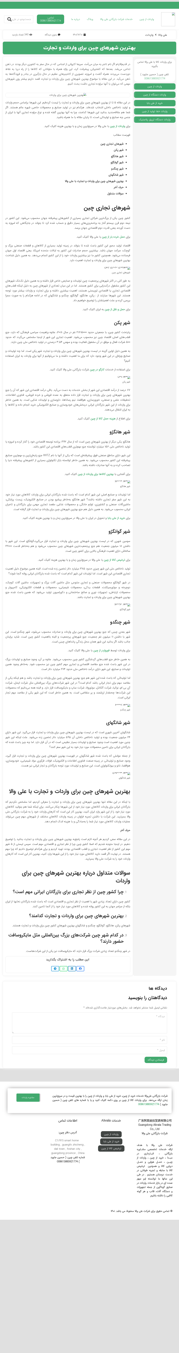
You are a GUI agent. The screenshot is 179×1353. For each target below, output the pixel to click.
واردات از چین (117, 126)
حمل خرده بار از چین (113, 237)
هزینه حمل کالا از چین (103, 418)
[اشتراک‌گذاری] (80, 968)
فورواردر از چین (101, 650)
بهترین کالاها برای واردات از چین (96, 474)
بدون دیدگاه (51, 35)
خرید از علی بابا (116, 518)
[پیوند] (168, 19)
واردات (149, 35)
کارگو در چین (97, 369)
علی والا (162, 35)
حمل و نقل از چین (115, 309)
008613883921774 (154, 79)
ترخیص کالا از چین (114, 560)
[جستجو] (9, 19)
